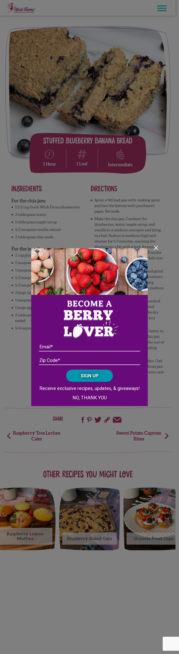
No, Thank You (89, 397)
